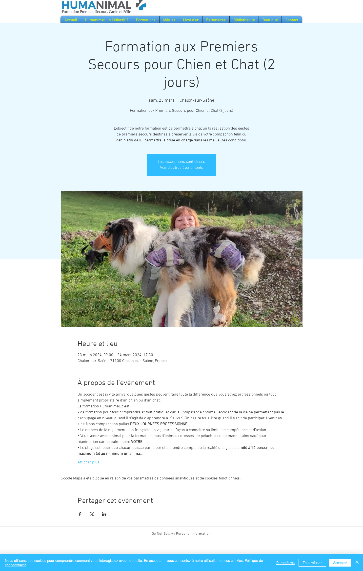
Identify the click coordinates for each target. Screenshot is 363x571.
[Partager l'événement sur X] (92, 514)
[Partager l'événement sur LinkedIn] (104, 514)
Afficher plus (89, 462)
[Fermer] (357, 562)
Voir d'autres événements (181, 167)
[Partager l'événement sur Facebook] (80, 514)
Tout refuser (312, 562)
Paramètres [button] (285, 562)
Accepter (340, 562)
